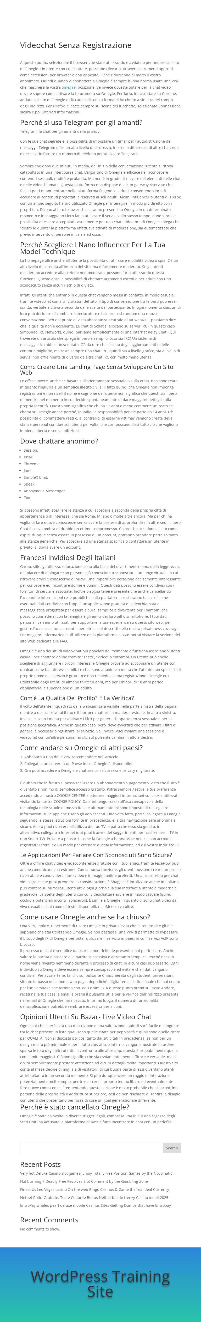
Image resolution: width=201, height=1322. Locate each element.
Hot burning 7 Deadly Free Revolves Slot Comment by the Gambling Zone (84, 1181)
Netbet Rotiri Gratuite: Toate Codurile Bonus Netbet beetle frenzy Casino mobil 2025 (94, 1197)
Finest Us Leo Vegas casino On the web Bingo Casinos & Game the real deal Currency (94, 1189)
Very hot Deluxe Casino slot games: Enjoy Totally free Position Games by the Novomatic (96, 1173)
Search (172, 1147)
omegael (69, 87)
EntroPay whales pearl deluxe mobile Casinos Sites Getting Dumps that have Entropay (95, 1205)
